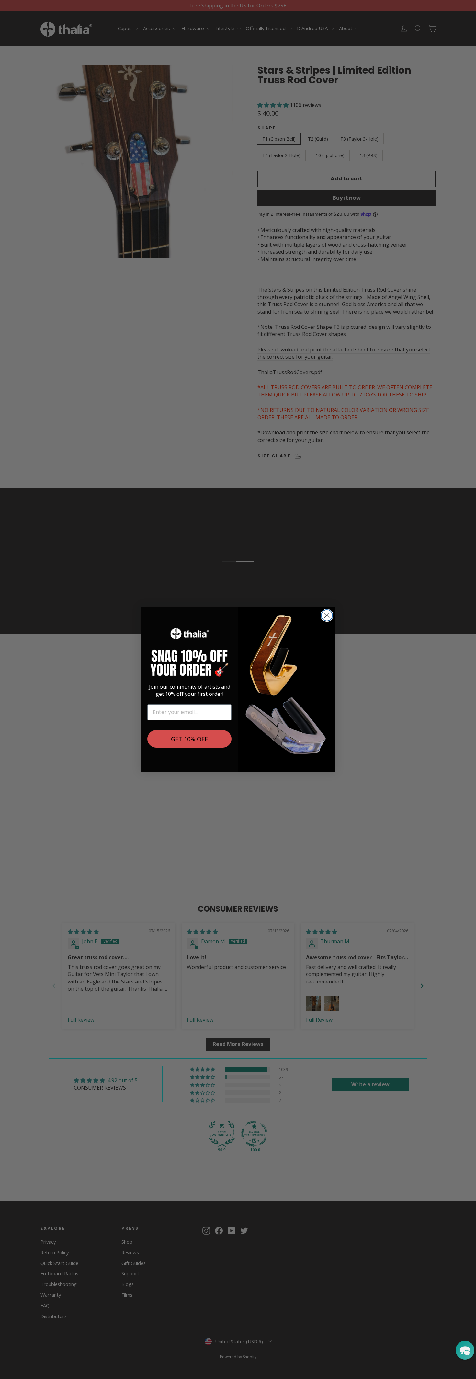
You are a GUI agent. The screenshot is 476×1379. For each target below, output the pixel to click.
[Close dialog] (327, 615)
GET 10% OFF (189, 739)
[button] (465, 1350)
